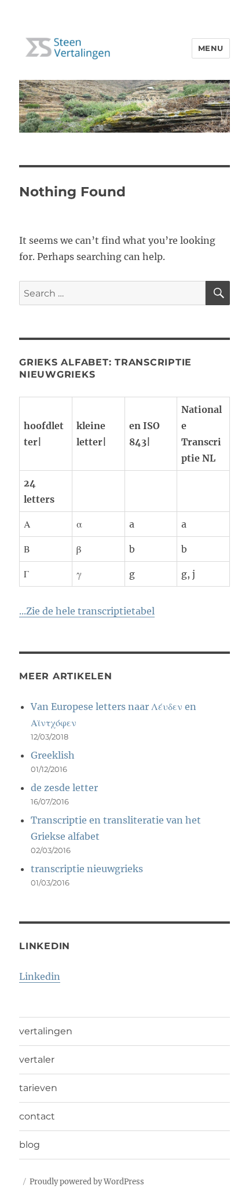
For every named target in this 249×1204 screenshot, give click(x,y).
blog (29, 1144)
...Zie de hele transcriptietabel (87, 611)
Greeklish (53, 755)
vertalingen (45, 1031)
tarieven (38, 1087)
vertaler (36, 1059)
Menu (211, 48)
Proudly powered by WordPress (87, 1182)
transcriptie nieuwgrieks (87, 868)
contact (37, 1116)
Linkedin (39, 976)
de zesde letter (64, 787)
